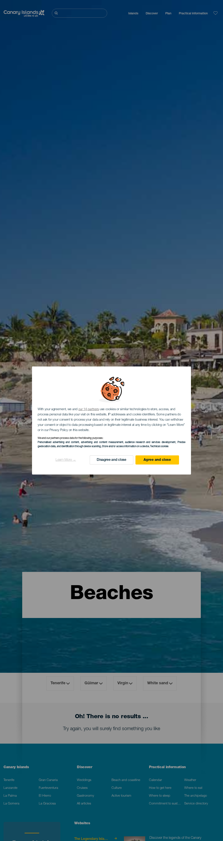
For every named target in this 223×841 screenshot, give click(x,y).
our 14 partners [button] (88, 409)
